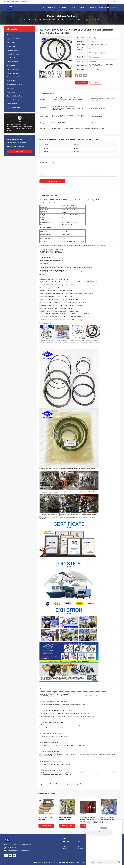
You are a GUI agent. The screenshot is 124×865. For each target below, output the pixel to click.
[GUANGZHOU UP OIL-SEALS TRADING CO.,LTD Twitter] (108, 2)
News (78, 841)
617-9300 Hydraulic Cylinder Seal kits (65, 818)
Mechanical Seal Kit (13, 69)
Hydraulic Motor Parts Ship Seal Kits (45, 818)
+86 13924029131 (22, 142)
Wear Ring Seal (11, 80)
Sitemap (79, 846)
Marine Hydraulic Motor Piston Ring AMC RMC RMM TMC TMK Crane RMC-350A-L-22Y (108, 819)
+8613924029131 (19, 146)
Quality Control (65, 846)
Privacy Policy (80, 848)
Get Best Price (81, 82)
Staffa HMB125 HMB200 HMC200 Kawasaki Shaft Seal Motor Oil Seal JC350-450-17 (87, 819)
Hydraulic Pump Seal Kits (14, 84)
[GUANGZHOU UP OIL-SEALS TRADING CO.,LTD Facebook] (106, 2)
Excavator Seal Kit (12, 61)
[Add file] (88, 862)
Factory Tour (65, 844)
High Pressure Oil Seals (14, 39)
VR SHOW (102, 7)
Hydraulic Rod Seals (13, 54)
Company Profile (66, 841)
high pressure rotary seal (73, 784)
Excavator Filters (12, 103)
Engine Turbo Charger (13, 100)
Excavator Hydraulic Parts (14, 96)
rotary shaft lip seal (54, 784)
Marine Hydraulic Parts (13, 107)
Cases (78, 844)
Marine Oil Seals (34, 20)
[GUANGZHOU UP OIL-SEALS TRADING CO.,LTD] (10, 7)
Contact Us (65, 848)
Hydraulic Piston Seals (13, 50)
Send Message (52, 181)
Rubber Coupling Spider (14, 73)
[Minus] (119, 822)
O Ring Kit (10, 88)
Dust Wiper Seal (11, 58)
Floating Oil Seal (11, 46)
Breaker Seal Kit (11, 65)
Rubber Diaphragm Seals (14, 77)
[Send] (119, 862)
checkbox (41, 148)
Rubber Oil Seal (11, 35)
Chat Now (19, 151)
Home (26, 20)
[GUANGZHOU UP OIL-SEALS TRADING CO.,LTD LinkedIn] (111, 2)
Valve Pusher (11, 92)
